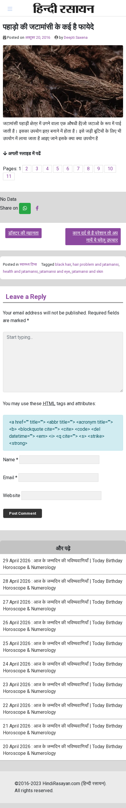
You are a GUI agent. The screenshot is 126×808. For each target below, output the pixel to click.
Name (10, 459)
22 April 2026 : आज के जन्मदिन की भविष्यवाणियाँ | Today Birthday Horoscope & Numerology (62, 709)
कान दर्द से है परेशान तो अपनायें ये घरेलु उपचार (95, 236)
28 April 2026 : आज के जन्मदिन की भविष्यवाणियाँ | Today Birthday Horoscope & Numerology (62, 584)
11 (8, 176)
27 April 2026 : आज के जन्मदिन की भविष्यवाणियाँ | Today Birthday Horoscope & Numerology (62, 605)
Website (11, 495)
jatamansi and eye (55, 271)
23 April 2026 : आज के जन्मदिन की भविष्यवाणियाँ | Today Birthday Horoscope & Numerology (62, 688)
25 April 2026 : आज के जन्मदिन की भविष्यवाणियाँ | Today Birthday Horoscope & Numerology (62, 647)
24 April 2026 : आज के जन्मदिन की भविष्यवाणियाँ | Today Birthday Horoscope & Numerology (62, 667)
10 (110, 168)
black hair (63, 264)
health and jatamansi (20, 271)
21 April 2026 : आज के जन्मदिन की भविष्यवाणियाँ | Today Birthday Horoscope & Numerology (62, 729)
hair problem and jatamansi (96, 264)
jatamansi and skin (87, 271)
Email (10, 477)
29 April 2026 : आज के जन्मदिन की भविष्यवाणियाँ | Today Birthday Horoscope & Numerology (62, 564)
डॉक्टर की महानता (23, 233)
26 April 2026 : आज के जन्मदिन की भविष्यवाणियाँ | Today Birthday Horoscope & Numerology (62, 626)
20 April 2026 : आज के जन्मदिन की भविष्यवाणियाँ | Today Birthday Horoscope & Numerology (62, 750)
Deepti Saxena (76, 37)
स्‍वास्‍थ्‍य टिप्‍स (28, 264)
